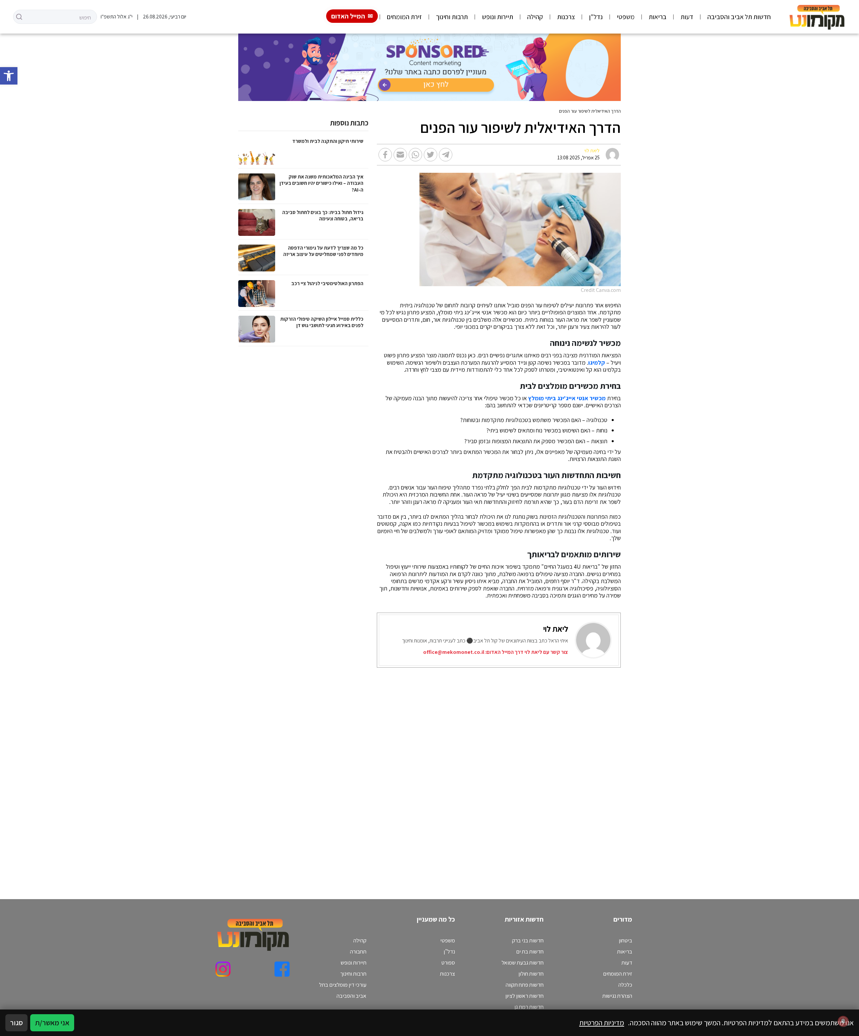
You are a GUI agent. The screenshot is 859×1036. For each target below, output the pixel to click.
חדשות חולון (531, 973)
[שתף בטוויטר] (430, 154)
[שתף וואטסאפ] (415, 154)
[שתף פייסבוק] (385, 154)
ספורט (448, 962)
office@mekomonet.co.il (453, 652)
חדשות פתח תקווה (525, 984)
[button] (8, 76)
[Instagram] (223, 969)
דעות (686, 16)
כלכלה (625, 984)
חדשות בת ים (530, 951)
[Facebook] (282, 969)
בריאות (657, 16)
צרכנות (566, 16)
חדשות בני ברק (528, 940)
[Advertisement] (419, 775)
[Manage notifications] (843, 1021)
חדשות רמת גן (529, 1007)
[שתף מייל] (400, 154)
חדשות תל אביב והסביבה (739, 16)
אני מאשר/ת (52, 1022)
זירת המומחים (404, 16)
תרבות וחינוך (452, 16)
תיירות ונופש (497, 16)
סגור (16, 1022)
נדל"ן (596, 16)
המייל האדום (348, 16)
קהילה (535, 16)
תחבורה (358, 951)
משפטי (626, 16)
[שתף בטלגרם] (445, 154)
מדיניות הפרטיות (601, 1022)
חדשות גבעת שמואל (523, 962)
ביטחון (625, 940)
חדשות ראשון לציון (524, 995)
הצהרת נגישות (617, 995)
